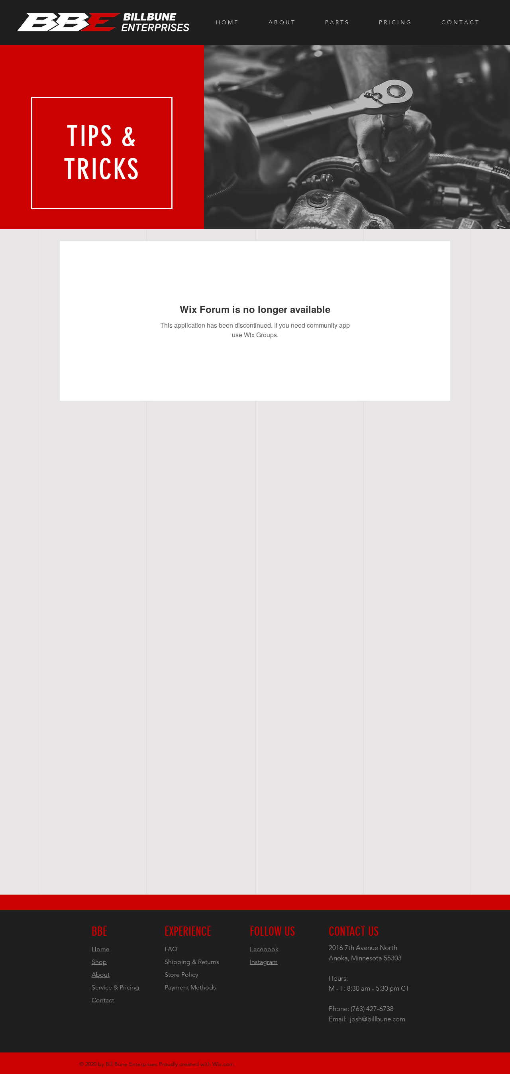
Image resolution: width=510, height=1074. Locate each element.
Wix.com (223, 1064)
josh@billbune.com (377, 1019)
